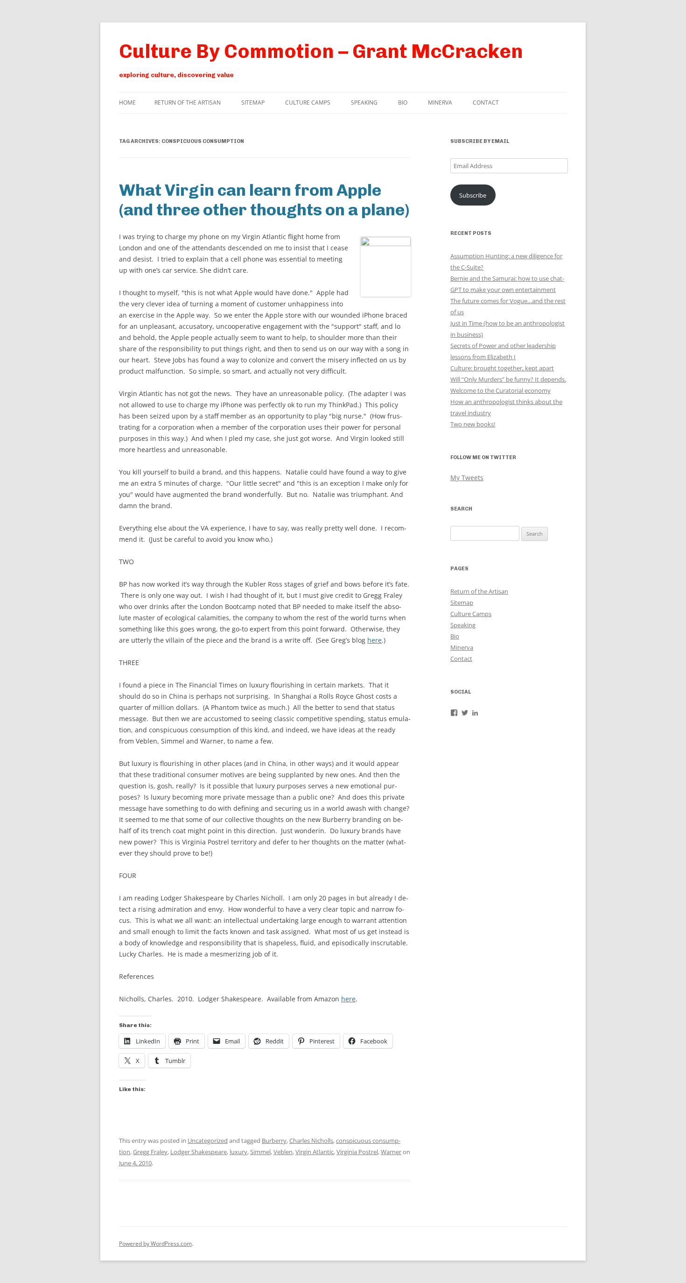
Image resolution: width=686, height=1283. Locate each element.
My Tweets (466, 477)
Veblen (283, 1152)
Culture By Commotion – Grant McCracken (321, 51)
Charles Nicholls (311, 1140)
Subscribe (472, 195)
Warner (391, 1152)
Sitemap (253, 102)
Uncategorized (208, 1140)
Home (127, 102)
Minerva (440, 102)
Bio (402, 102)
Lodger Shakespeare (198, 1152)
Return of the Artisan (187, 102)
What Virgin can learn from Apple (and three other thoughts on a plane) (264, 200)
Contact (486, 102)
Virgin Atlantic (314, 1152)
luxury (238, 1152)
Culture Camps (307, 102)
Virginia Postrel (357, 1152)
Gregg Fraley (150, 1152)
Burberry (274, 1140)
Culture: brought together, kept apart (502, 368)
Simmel (260, 1152)
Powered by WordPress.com (155, 1244)
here (374, 640)
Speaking (364, 102)
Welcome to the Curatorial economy (500, 390)
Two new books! (472, 424)
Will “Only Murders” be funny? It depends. (508, 379)
